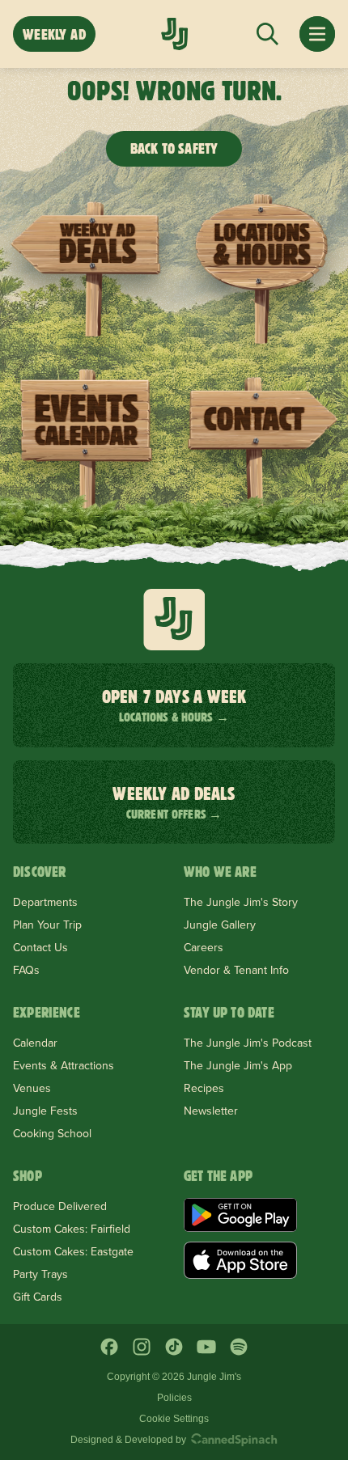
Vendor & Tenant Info (236, 970)
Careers (203, 947)
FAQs (26, 970)
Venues (32, 1088)
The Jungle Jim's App (238, 1065)
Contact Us (40, 947)
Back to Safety (174, 148)
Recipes (204, 1088)
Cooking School (52, 1133)
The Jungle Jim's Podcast (248, 1043)
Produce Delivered (60, 1206)
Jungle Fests (45, 1110)
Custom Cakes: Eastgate (73, 1251)
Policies (174, 1397)
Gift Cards (37, 1297)
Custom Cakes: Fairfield (71, 1229)
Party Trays (40, 1274)
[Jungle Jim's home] (174, 34)
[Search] (267, 34)
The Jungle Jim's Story (241, 902)
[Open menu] (317, 34)
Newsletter (211, 1110)
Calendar (35, 1043)
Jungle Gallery (220, 924)
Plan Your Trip (47, 924)
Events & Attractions (63, 1065)
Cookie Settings (174, 1418)
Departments (45, 902)
